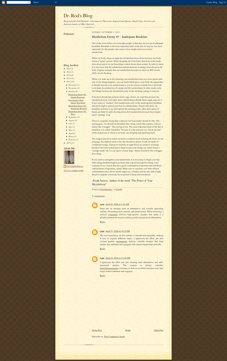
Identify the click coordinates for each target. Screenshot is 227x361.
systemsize (113, 214)
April (71, 133)
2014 (68, 72)
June (71, 127)
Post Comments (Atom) (114, 336)
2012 (68, 78)
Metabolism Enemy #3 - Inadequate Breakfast (77, 107)
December (73, 85)
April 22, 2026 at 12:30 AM (117, 257)
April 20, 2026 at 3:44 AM (117, 204)
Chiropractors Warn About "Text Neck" (77, 101)
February (72, 139)
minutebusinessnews (109, 268)
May (71, 130)
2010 (68, 143)
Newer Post (97, 330)
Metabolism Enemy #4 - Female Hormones (77, 95)
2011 (68, 81)
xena (102, 204)
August (72, 120)
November (73, 88)
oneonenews (121, 241)
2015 (68, 68)
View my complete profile (74, 170)
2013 (68, 75)
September (73, 117)
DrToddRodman (75, 166)
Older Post (158, 330)
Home (128, 330)
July (70, 123)
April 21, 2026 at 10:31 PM (117, 231)
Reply (102, 221)
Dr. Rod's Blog (78, 15)
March (71, 136)
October (72, 91)
